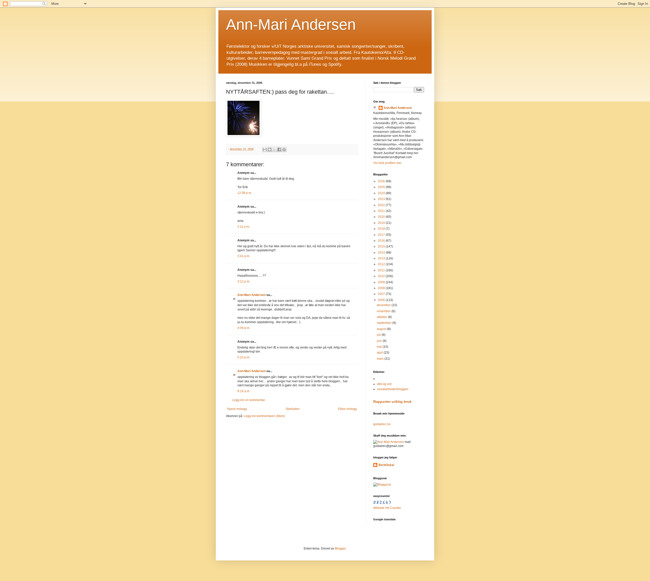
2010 (382, 276)
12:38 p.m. (244, 193)
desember (384, 305)
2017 (382, 235)
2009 (382, 282)
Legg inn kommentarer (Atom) (264, 416)
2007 (382, 294)
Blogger (340, 548)
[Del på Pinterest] (284, 149)
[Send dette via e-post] (264, 149)
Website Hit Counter (387, 508)
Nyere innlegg (237, 409)
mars (380, 358)
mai (380, 346)
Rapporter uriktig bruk (392, 402)
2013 (382, 258)
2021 (382, 211)
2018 (382, 228)
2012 (382, 264)
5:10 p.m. (243, 357)
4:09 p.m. (243, 328)
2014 (382, 252)
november (384, 311)
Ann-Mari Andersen (291, 24)
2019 (382, 223)
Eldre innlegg (347, 409)
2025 (382, 187)
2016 (382, 240)
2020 (382, 217)
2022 (382, 205)
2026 (382, 181)
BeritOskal (386, 465)
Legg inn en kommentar (248, 400)
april (380, 352)
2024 (382, 193)
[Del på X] (274, 149)
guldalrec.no (382, 424)
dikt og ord (384, 384)
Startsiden (293, 409)
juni (380, 341)
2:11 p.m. (243, 226)
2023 (382, 199)
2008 (382, 288)
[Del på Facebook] (279, 149)
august (382, 329)
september (384, 323)
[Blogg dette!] (269, 149)
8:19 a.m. (243, 391)
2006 (382, 300)
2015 (382, 246)
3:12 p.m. (243, 281)
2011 (382, 270)
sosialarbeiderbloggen (392, 389)
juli (379, 335)
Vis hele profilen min (387, 163)
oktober (382, 317)
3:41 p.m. (243, 256)
